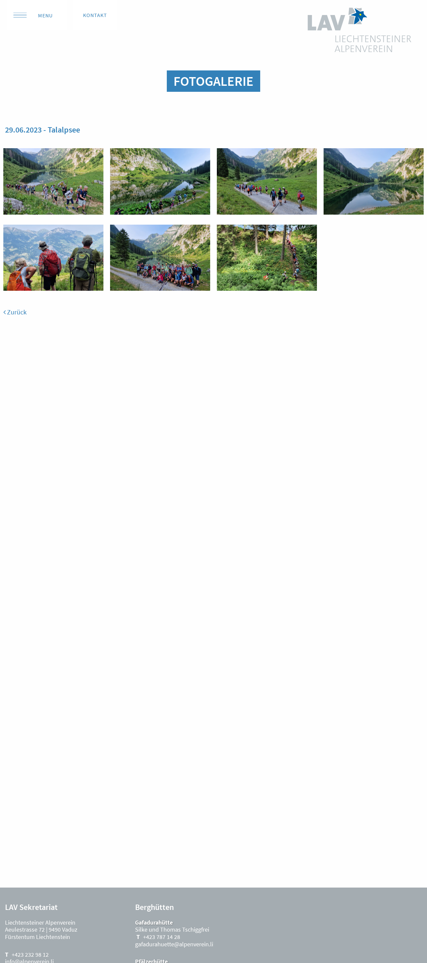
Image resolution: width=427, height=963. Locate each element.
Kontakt (95, 15)
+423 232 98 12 (30, 954)
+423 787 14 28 (161, 937)
